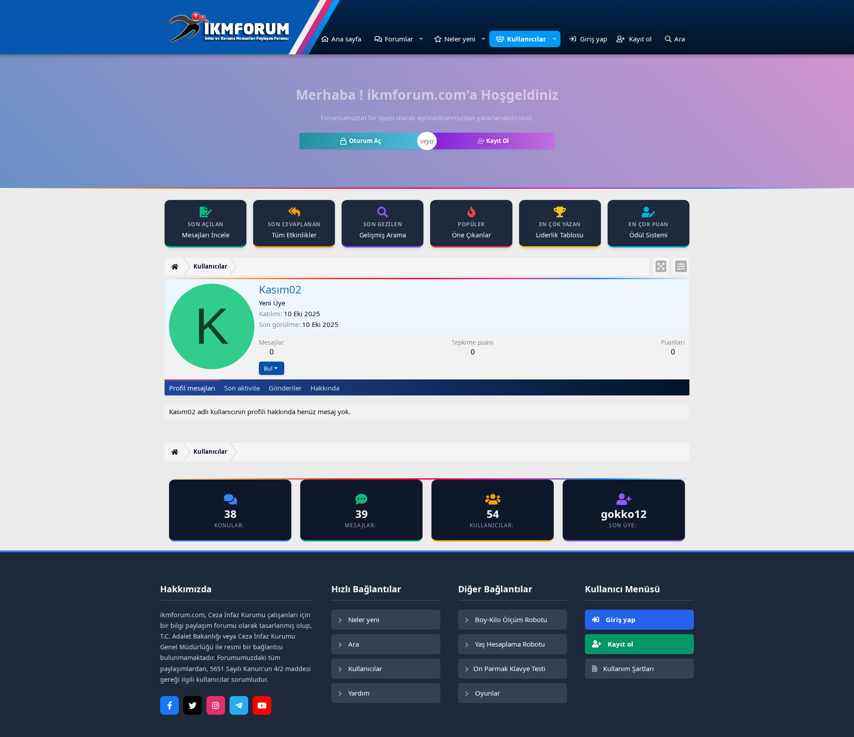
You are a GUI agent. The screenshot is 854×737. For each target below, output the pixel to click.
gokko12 (624, 513)
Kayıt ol (619, 643)
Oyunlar (486, 692)
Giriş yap (620, 619)
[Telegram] (239, 705)
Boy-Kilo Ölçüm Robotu (510, 619)
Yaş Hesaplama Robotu (509, 643)
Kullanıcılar (526, 38)
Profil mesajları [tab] (192, 387)
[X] (192, 705)
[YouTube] (262, 705)
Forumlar (399, 38)
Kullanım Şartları (627, 668)
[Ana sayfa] (176, 267)
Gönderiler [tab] (285, 387)
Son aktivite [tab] (242, 387)
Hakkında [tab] (324, 387)
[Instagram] (215, 705)
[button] (421, 39)
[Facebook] (169, 705)
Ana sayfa (346, 38)
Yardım (358, 692)
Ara (352, 643)
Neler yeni (459, 38)
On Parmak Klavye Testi (509, 668)
